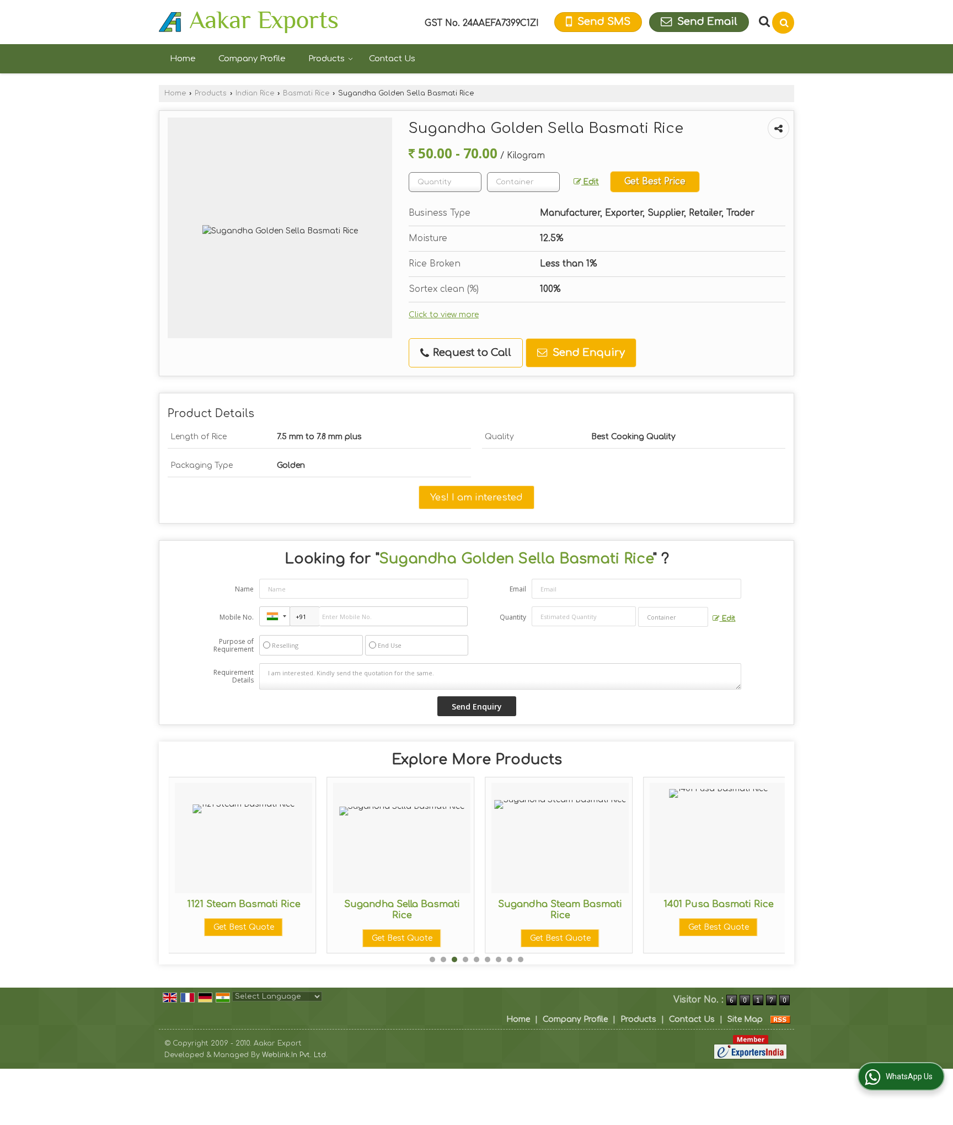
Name (244, 589)
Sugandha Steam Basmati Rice (560, 909)
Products (326, 58)
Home (183, 58)
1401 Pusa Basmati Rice (718, 904)
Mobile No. (236, 617)
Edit (590, 182)
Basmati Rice (306, 93)
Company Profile (252, 58)
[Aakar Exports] (248, 22)
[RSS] (780, 1019)
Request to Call (470, 352)
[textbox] (523, 182)
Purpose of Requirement (233, 645)
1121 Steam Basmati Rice (244, 904)
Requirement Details (233, 676)
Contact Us (392, 58)
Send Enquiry (587, 352)
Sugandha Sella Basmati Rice (402, 909)
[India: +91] (274, 616)
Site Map (745, 1019)
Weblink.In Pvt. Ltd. (295, 1055)
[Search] (783, 23)
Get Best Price (655, 181)
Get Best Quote (243, 927)
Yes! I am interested (476, 497)
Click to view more (444, 315)
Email (518, 589)
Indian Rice (254, 93)
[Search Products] (763, 21)
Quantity (513, 617)
